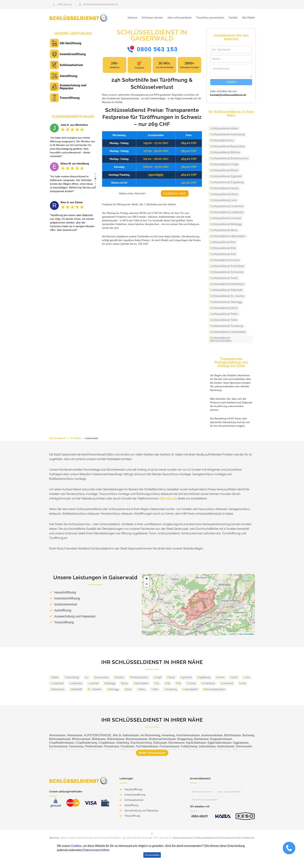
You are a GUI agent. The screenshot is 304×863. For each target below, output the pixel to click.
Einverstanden (152, 855)
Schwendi (227, 683)
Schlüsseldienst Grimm (224, 188)
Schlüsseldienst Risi (223, 242)
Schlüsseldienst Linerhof (225, 218)
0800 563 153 (65, 4)
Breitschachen (139, 677)
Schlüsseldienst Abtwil (224, 128)
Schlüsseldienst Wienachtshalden (221, 339)
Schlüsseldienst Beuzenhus (227, 146)
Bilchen (119, 677)
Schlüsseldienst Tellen (224, 313)
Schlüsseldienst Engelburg (227, 182)
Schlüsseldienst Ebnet (224, 170)
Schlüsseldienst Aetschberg (227, 134)
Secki (242, 683)
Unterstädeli (190, 689)
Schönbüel (208, 683)
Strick (128, 689)
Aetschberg (71, 677)
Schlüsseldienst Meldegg (226, 224)
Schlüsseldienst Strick (224, 308)
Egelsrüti (186, 677)
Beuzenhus (101, 677)
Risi (156, 683)
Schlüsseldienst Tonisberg (226, 325)
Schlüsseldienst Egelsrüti (226, 176)
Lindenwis (75, 683)
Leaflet (232, 633)
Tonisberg (170, 689)
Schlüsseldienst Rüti (223, 248)
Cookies (76, 845)
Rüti (167, 683)
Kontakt (233, 17)
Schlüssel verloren (152, 17)
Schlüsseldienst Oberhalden (227, 236)
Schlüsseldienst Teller (224, 319)
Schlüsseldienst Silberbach (227, 284)
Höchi (234, 677)
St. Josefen (95, 689)
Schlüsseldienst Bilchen (225, 152)
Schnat (191, 683)
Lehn (246, 677)
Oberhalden (141, 683)
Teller (154, 689)
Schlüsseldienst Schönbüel (227, 266)
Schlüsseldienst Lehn (223, 200)
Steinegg (113, 689)
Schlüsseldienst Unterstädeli (228, 331)
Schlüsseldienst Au (222, 140)
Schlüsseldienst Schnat (224, 260)
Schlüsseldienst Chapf (224, 164)
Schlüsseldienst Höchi (224, 194)
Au (86, 677)
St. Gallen (75, 438)
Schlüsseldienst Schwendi (226, 272)
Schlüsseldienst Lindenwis (226, 212)
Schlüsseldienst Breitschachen (229, 158)
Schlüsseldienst (57, 438)
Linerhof (93, 683)
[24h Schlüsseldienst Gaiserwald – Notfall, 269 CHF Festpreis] (81, 18)
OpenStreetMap (246, 633)
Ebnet (171, 677)
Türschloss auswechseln (210, 17)
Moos (124, 683)
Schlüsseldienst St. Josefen (227, 296)
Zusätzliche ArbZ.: (175, 193)
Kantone (132, 17)
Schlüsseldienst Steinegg (226, 302)
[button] (95, 173)
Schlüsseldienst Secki (224, 278)
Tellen (141, 689)
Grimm (220, 677)
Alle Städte (248, 17)
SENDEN (231, 82)
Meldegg (109, 683)
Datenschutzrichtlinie (96, 850)
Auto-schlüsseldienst (179, 17)
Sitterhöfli (76, 689)
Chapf (158, 677)
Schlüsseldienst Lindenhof (226, 206)
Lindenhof (57, 683)
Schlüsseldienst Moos (224, 230)
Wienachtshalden (214, 689)
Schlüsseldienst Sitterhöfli (226, 290)
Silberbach (57, 689)
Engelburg (203, 677)
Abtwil (55, 677)
